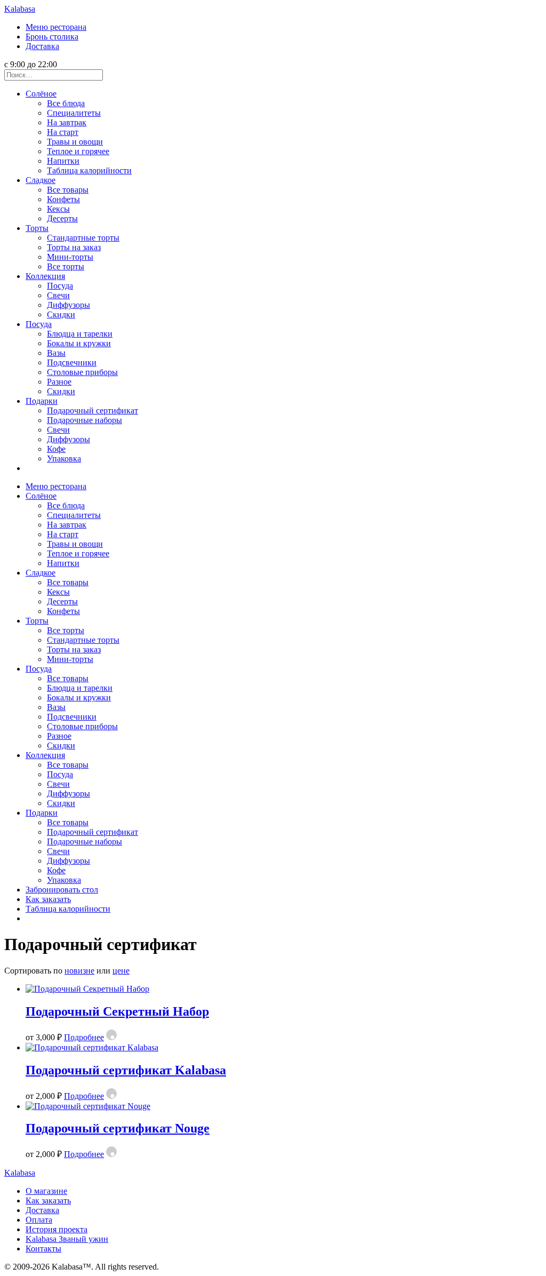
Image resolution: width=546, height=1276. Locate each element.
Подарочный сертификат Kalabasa (126, 1070)
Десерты (62, 218)
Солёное (41, 93)
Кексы (58, 208)
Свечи (58, 295)
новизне (79, 970)
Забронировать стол (62, 889)
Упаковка (64, 458)
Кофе (56, 448)
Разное (59, 381)
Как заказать (48, 899)
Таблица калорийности (89, 170)
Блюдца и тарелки (80, 333)
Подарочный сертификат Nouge (118, 1128)
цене (121, 970)
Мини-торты (70, 256)
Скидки (61, 314)
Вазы (56, 352)
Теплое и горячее (78, 151)
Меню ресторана (56, 26)
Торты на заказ (74, 247)
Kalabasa (19, 8)
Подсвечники (72, 362)
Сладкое (40, 180)
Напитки (63, 160)
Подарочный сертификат (92, 410)
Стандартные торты (83, 237)
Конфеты (63, 199)
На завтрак (66, 122)
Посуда (60, 285)
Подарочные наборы (84, 420)
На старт (62, 132)
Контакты (43, 1248)
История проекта (56, 1229)
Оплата (39, 1219)
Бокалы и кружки (79, 343)
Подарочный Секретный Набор (117, 1011)
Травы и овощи (75, 141)
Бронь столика (52, 36)
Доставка (42, 46)
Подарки (42, 400)
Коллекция (45, 276)
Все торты (65, 266)
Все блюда (66, 103)
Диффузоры (68, 304)
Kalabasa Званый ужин (67, 1238)
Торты (37, 228)
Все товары (68, 189)
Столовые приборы (82, 372)
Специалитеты (74, 112)
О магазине (46, 1190)
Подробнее (84, 1037)
